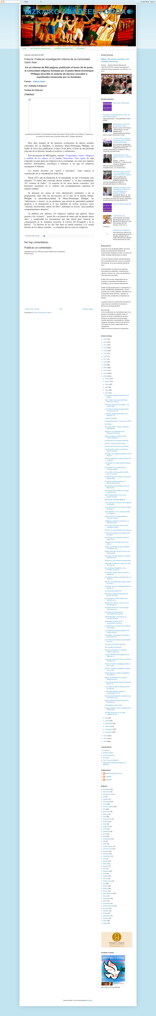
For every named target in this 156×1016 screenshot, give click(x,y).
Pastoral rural (107, 881)
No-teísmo (108, 424)
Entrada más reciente (32, 309)
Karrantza (106, 854)
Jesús (105, 844)
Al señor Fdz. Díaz (119, 216)
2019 (105, 365)
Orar (104, 873)
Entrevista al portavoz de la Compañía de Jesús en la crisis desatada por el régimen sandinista (122, 190)
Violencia (106, 911)
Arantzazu (106, 750)
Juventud (106, 851)
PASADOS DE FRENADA (121, 230)
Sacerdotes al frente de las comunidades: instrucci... (114, 622)
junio (107, 393)
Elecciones (106, 811)
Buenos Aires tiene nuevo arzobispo (117, 446)
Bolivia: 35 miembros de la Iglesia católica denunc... (116, 678)
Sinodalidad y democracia (113, 705)
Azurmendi (106, 792)
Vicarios (105, 908)
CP (104, 797)
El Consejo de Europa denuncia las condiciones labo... (116, 526)
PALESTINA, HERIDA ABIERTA (115, 500)
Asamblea (106, 789)
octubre (107, 726)
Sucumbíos (106, 903)
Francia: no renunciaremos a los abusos (118, 530)
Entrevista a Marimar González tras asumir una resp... (116, 594)
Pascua (105, 878)
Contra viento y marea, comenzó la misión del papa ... (116, 450)
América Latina (108, 753)
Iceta (104, 836)
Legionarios (107, 856)
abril (106, 387)
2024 (105, 736)
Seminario (106, 898)
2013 (105, 348)
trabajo (105, 923)
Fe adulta (106, 758)
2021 (105, 370)
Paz (104, 883)
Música (105, 863)
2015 (105, 353)
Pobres (105, 886)
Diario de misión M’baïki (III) (122, 204)
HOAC (105, 829)
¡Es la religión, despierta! (113, 647)
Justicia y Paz (107, 849)
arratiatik (108, 776)
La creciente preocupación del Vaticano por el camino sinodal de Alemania (122, 140)
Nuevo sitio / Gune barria (121, 103)
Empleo (105, 814)
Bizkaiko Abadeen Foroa (113, 773)
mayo (107, 390)
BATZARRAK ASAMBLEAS (40, 48)
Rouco (105, 896)
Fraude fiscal (107, 819)
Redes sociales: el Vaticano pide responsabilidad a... (115, 437)
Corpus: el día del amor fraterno (115, 443)
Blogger (90, 1000)
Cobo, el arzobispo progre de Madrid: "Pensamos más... (117, 547)
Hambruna (106, 831)
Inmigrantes (107, 839)
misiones (106, 918)
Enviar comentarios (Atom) (42, 312)
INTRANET (81, 48)
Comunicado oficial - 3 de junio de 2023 (118, 421)
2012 (105, 345)
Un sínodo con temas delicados (115, 644)
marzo (107, 384)
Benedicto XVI (107, 794)
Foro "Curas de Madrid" (110, 760)
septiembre (109, 723)
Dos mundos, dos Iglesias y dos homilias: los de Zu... (115, 569)
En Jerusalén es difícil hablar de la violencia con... (116, 599)
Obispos (105, 871)
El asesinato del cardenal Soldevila (116, 440)
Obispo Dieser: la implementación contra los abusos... (116, 517)
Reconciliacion (108, 893)
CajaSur (105, 799)
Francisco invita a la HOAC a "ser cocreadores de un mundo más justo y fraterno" (122, 173)
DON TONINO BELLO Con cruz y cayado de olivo (116, 496)
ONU (104, 868)
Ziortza (105, 913)
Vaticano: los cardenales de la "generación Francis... (115, 432)
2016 (105, 356)
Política (105, 888)
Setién (105, 901)
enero (107, 379)
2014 (105, 351)
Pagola (105, 876)
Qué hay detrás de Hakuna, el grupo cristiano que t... (117, 491)
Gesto (105, 824)
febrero (107, 381)
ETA (104, 809)
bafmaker (108, 780)
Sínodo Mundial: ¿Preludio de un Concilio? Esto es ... (116, 617)
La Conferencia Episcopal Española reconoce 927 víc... (117, 410)
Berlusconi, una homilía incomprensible (118, 560)
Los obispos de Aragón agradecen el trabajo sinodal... (117, 631)
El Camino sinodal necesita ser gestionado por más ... (115, 482)
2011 (105, 342)
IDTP (104, 834)
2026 (105, 741)
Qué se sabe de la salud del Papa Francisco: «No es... (116, 401)
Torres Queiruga (108, 906)
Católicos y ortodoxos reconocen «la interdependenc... (117, 522)
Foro (104, 816)
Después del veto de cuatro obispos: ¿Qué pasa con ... (117, 608)
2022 (105, 373)
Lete (104, 859)
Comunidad (107, 802)
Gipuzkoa (106, 826)
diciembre (108, 732)
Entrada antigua (88, 309)
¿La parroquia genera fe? (113, 591)
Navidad (106, 866)
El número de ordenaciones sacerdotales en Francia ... (114, 613)
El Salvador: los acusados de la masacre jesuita (115, 468)
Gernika (105, 821)
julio (106, 718)
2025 (105, 738)
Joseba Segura (108, 846)
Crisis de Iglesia (108, 806)
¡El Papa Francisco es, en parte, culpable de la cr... (115, 713)
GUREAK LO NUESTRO (63, 48)
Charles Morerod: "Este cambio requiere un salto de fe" (122, 156)
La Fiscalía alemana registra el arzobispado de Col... (115, 692)
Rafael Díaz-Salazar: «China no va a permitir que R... (117, 604)
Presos (105, 891)
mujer (105, 921)
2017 (105, 359)
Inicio (24, 48)
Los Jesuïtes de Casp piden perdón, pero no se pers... (117, 473)
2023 (105, 376)
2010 (105, 339)
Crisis (105, 804)
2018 (105, 362)
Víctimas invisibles (111, 418)
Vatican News (39, 81)
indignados (106, 916)
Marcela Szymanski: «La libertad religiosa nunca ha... (115, 651)
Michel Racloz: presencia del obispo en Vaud (121, 125)
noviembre (108, 729)
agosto (107, 721)
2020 (105, 368)
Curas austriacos (108, 755)
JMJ (104, 841)
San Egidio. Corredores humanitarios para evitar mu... (117, 636)
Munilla (105, 861)
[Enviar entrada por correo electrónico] (43, 235)
